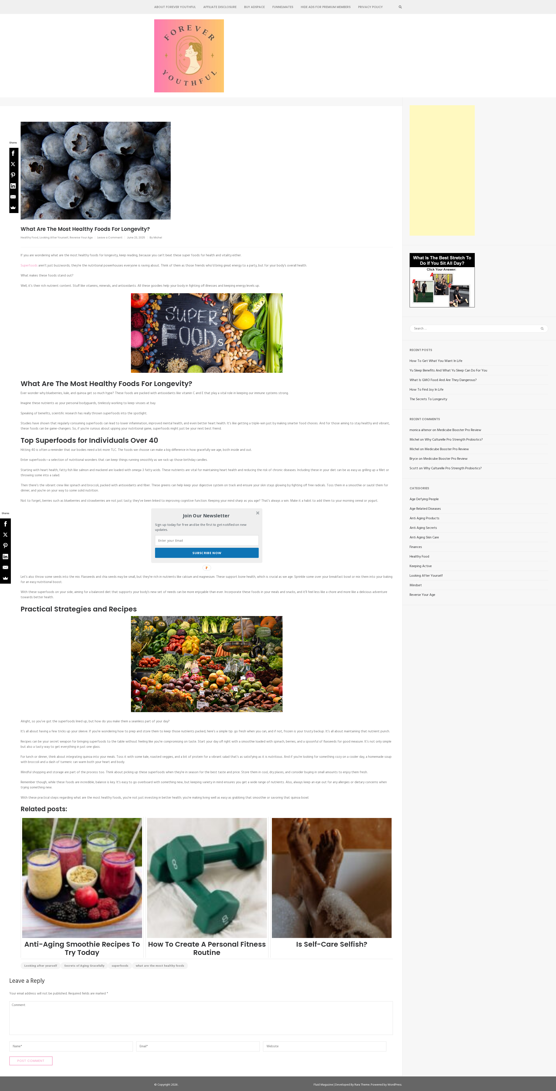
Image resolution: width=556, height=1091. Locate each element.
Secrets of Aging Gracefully (84, 965)
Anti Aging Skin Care (424, 537)
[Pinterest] (13, 175)
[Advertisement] (442, 170)
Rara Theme (362, 1084)
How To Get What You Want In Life (436, 361)
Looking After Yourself (54, 237)
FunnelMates (282, 7)
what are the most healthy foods (160, 965)
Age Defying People (424, 499)
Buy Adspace (254, 7)
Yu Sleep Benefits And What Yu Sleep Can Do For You (448, 370)
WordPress (394, 1084)
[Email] (13, 196)
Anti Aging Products (424, 518)
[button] (206, 515)
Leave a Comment (109, 237)
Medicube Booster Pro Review (459, 430)
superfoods (120, 965)
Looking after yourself (40, 965)
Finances (416, 547)
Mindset (416, 585)
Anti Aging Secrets (423, 528)
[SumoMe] (13, 207)
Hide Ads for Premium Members (326, 7)
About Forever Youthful (175, 7)
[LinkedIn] (13, 185)
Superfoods (29, 265)
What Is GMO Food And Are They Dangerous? (443, 380)
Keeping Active (421, 566)
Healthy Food (29, 237)
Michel (158, 237)
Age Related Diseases (425, 508)
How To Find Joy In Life (426, 390)
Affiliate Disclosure (220, 7)
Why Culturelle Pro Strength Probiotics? (454, 440)
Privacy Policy (370, 7)
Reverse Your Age (81, 237)
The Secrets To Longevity (428, 399)
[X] (13, 164)
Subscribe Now (207, 553)
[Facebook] (13, 153)
